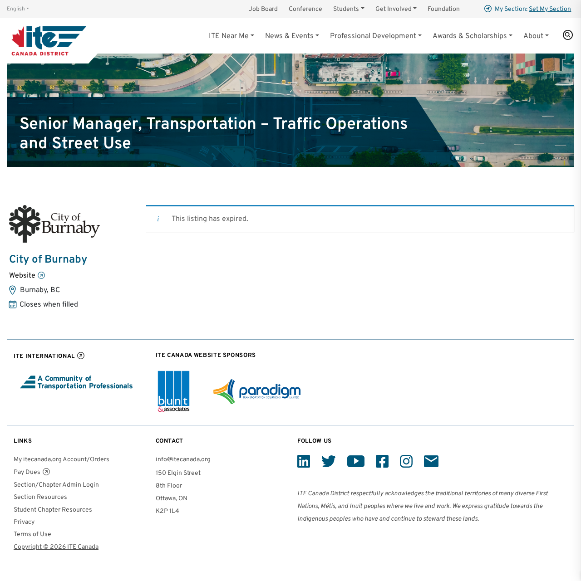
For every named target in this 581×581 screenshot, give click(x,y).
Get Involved (393, 9)
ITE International (44, 356)
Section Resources (40, 497)
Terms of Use (32, 534)
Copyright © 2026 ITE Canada (56, 547)
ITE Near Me (229, 36)
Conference (305, 9)
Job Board (263, 9)
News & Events (289, 36)
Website (22, 275)
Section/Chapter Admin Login (56, 485)
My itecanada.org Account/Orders (61, 459)
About (533, 36)
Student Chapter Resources (53, 510)
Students (346, 9)
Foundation (444, 9)
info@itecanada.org (183, 459)
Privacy (24, 522)
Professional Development (373, 36)
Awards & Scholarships (470, 36)
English (16, 9)
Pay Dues (27, 472)
